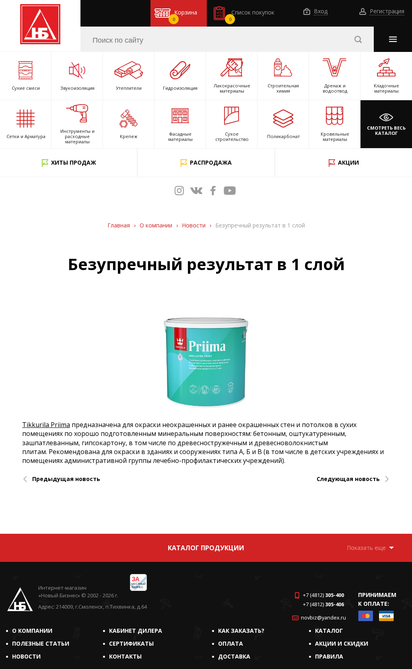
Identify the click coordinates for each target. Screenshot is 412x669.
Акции (348, 162)
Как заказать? (241, 630)
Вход (320, 11)
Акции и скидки (341, 643)
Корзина (185, 15)
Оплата (230, 643)
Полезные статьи (40, 643)
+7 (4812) (323, 595)
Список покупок (252, 15)
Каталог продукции (206, 547)
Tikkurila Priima (46, 424)
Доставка (234, 656)
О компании (32, 630)
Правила (329, 656)
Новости (26, 656)
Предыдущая (66, 479)
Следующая (348, 479)
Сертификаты (131, 643)
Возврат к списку (33, 522)
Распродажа (211, 162)
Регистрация (386, 11)
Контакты (125, 656)
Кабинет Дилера (135, 630)
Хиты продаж (73, 162)
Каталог (329, 630)
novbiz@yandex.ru (323, 617)
